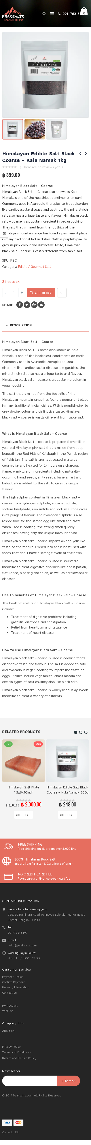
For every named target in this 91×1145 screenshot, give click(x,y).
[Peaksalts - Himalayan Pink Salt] (13, 14)
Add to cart (44, 292)
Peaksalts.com (22, 1095)
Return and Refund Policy (19, 1057)
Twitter (27, 304)
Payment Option (12, 976)
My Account (10, 1005)
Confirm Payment (13, 981)
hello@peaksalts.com (22, 945)
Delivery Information (15, 987)
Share (7, 305)
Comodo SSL (10, 1132)
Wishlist (7, 1010)
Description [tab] (21, 325)
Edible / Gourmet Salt (34, 266)
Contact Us (9, 992)
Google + (34, 304)
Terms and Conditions (16, 1052)
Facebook (19, 304)
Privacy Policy (11, 1046)
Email (41, 304)
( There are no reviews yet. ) (41, 167)
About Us (8, 1030)
